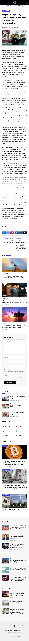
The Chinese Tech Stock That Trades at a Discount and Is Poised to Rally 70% (18, 527)
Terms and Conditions (14, 632)
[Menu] (2, 3)
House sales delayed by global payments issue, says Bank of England (18, 560)
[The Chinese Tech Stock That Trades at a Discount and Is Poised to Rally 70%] (5, 527)
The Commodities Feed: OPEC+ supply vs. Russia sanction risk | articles (17, 593)
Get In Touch (9, 630)
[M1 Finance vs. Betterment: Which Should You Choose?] (5, 570)
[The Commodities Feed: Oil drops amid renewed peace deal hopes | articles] (14, 314)
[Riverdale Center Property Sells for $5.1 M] (5, 603)
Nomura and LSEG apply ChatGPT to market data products (7, 242)
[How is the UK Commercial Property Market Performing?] (5, 398)
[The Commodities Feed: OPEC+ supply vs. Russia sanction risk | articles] (5, 594)
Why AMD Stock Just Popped (14, 510)
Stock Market (6, 470)
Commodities (6, 10)
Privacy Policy (18, 630)
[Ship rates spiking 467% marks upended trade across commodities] (14, 45)
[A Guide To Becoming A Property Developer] (5, 414)
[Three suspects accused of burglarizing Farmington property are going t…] (5, 546)
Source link (5, 226)
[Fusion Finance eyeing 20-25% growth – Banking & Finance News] (5, 537)
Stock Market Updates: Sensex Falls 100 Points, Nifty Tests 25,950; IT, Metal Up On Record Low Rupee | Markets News (21, 245)
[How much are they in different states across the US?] (5, 405)
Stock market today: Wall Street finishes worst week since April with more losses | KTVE (16, 487)
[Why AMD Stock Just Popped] (14, 501)
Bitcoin (4, 446)
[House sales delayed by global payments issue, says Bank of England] (5, 560)
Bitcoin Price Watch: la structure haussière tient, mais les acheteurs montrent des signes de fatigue (15, 462)
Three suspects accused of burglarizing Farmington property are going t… (18, 546)
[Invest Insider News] (15, 3)
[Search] (27, 3)
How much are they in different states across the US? (17, 405)
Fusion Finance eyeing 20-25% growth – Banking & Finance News (17, 536)
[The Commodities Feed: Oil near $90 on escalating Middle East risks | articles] (14, 265)
